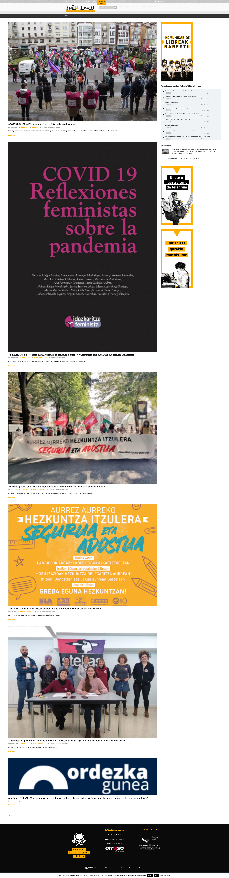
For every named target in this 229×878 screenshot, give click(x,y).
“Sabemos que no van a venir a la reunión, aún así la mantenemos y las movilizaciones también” (56, 486)
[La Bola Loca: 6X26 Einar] (163, 103)
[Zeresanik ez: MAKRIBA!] (163, 126)
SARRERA (94, 1)
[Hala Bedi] (81, 8)
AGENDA (143, 7)
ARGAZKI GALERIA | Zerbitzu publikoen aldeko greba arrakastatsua (42, 124)
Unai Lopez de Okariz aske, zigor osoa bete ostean (182, 158)
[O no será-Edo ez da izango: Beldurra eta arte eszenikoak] (163, 131)
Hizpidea (22, 611)
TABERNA (79, 1)
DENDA (73, 1)
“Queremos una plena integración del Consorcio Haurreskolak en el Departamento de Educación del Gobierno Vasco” (67, 740)
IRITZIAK (128, 7)
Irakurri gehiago (165, 875)
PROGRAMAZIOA (152, 7)
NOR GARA (67, 1)
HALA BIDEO (136, 7)
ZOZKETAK (122, 10)
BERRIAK (121, 7)
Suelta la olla (26, 357)
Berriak (36, 357)
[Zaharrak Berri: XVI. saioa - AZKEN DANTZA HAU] (163, 120)
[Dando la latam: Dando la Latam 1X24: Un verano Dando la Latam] (163, 114)
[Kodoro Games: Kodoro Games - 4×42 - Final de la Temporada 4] (163, 91)
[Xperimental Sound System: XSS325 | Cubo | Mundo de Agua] (163, 97)
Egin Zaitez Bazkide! (102, 2)
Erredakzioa (24, 127)
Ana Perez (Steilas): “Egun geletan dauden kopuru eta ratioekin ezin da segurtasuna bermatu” (55, 608)
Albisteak (34, 127)
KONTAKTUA (87, 1)
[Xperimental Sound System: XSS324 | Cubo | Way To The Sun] (163, 109)
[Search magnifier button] (115, 7)
